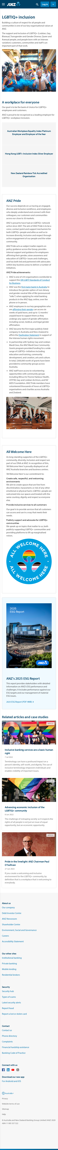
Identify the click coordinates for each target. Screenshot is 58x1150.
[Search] (37, 4)
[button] (53, 4)
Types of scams (9, 996)
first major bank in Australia (34, 286)
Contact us (7, 1030)
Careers (5, 935)
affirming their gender (23, 309)
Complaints (7, 1041)
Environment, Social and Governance (19, 930)
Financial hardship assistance (15, 1047)
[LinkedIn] (8, 1070)
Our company (8, 907)
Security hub (8, 991)
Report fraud (8, 1008)
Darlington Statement (29, 335)
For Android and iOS (11, 1081)
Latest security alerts (11, 1002)
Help (4, 1114)
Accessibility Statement (13, 941)
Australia (9, 1093)
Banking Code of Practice (13, 1052)
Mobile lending (9, 969)
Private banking (9, 963)
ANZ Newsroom (9, 918)
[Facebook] (3, 1070)
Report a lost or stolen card (14, 1013)
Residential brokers (11, 974)
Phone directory (9, 1035)
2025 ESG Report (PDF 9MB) (20, 701)
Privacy (5, 1098)
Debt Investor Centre (11, 913)
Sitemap (5, 1109)
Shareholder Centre (11, 924)
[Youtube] (13, 1070)
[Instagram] (17, 1070)
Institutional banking (12, 957)
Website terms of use (11, 1103)
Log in (45, 4)
